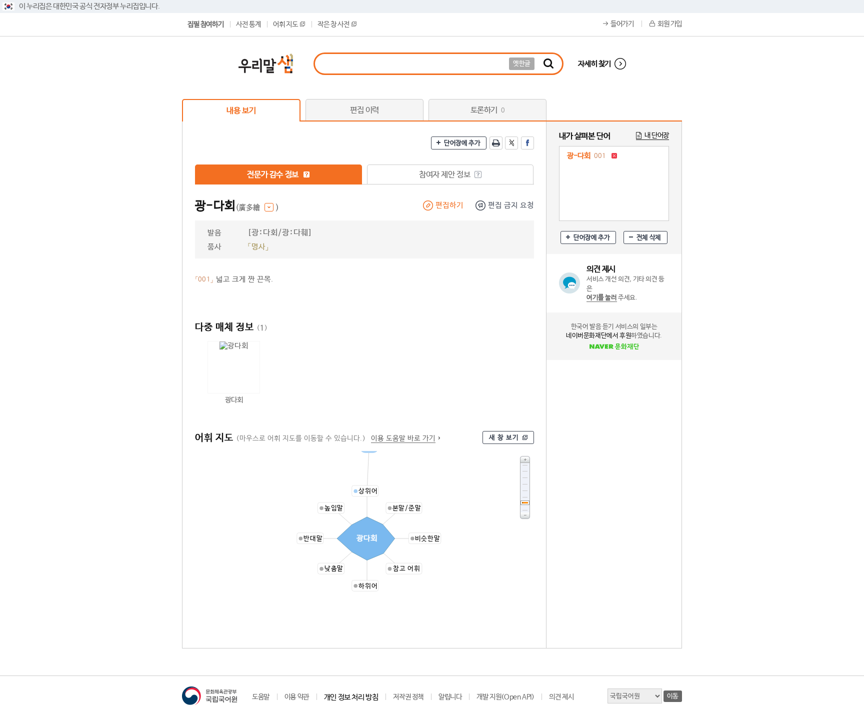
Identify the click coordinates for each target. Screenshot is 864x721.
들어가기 (622, 24)
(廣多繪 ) (257, 207)
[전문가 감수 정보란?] (306, 174)
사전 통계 (248, 24)
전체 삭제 (648, 238)
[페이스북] (527, 143)
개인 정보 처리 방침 (351, 697)
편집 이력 (364, 110)
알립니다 (450, 697)
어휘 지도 (285, 24)
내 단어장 (656, 136)
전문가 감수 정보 (273, 175)
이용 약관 (296, 697)
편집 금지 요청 (511, 205)
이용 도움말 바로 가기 (403, 438)
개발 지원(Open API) (505, 697)
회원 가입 (670, 24)
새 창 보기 (504, 438)
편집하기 (450, 205)
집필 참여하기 (206, 24)
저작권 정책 (408, 697)
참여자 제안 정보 (445, 175)
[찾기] (549, 63)
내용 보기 (241, 111)
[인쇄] (496, 143)
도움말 (261, 697)
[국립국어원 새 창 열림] (209, 695)
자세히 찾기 (594, 64)
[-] (525, 515)
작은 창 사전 (333, 24)
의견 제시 (561, 697)
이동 (672, 696)
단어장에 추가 (462, 143)
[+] (525, 459)
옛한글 (521, 64)
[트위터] (511, 143)
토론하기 (487, 110)
